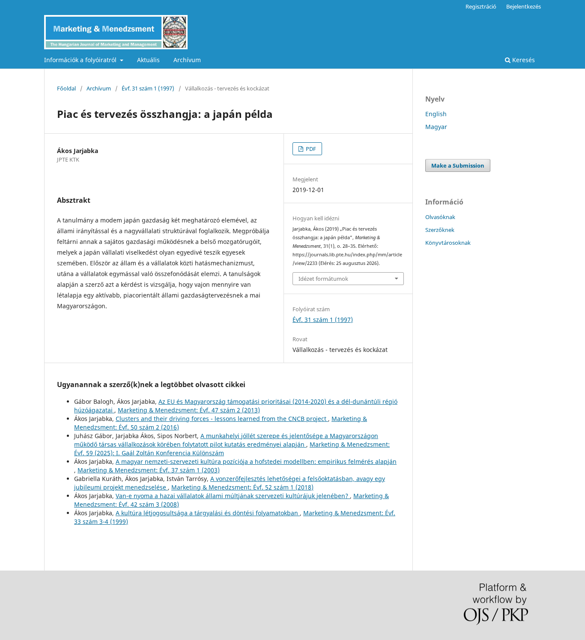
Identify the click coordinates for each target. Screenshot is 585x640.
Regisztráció (481, 6)
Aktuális (148, 60)
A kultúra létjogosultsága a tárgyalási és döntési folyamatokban (208, 513)
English (436, 114)
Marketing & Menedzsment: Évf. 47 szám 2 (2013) (189, 410)
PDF (310, 149)
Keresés (522, 60)
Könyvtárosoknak (448, 242)
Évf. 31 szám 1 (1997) (148, 88)
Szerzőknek (439, 230)
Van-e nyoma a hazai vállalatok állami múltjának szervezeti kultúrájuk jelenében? (233, 496)
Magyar (436, 127)
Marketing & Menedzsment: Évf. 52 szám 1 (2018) (242, 487)
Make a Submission (457, 165)
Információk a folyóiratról (81, 60)
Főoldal (66, 88)
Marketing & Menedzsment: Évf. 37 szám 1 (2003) (149, 470)
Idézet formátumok (323, 278)
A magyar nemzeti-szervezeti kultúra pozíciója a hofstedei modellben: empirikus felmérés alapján (256, 461)
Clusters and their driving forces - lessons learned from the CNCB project (222, 419)
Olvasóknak (440, 217)
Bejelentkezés (523, 6)
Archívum (187, 60)
